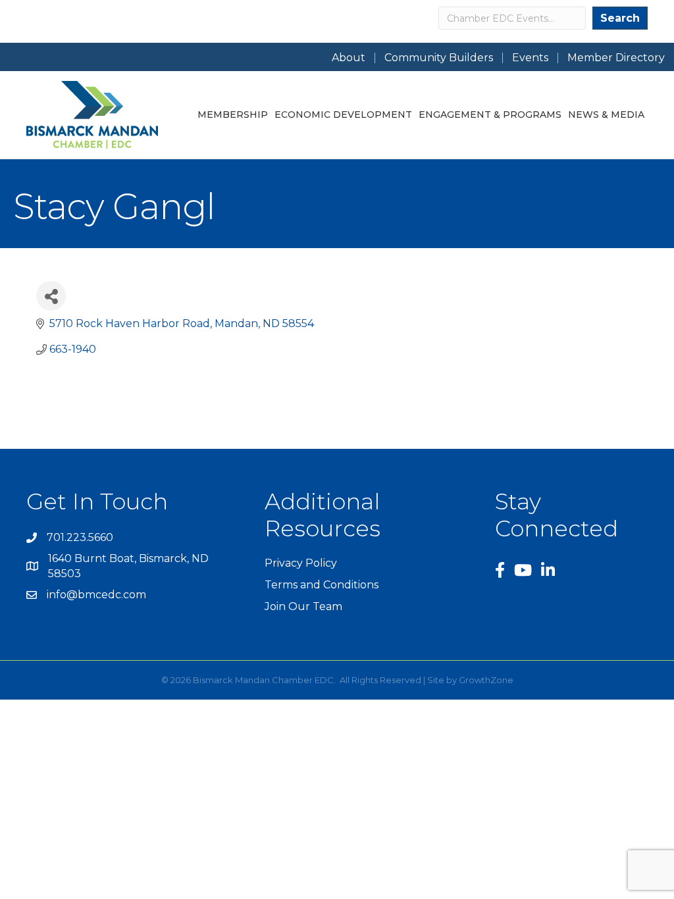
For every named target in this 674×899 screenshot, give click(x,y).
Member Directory (616, 58)
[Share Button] (51, 296)
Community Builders (438, 58)
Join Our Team (303, 606)
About (348, 58)
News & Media (606, 114)
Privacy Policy (301, 563)
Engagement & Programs (490, 114)
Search (620, 18)
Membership (232, 114)
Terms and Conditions (321, 584)
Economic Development (343, 114)
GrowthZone (486, 680)
